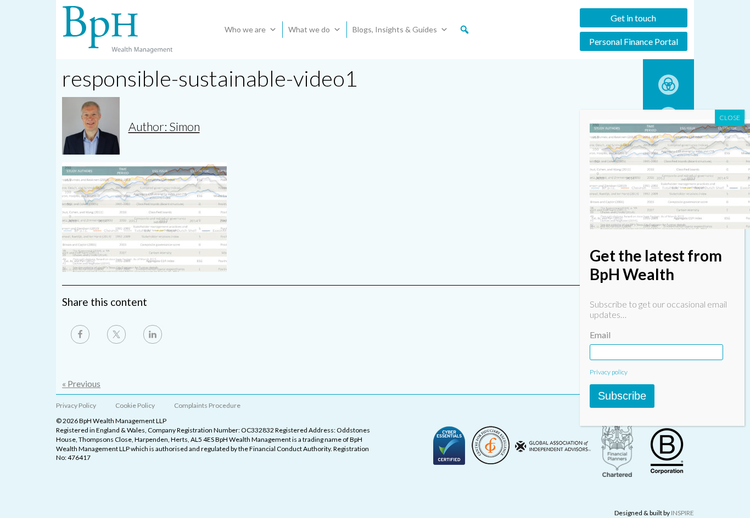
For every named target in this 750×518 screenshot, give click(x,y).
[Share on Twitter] (116, 334)
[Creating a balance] (668, 91)
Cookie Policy (135, 405)
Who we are (245, 29)
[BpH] (117, 29)
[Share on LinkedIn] (153, 334)
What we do (309, 29)
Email (600, 334)
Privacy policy (609, 372)
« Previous (81, 383)
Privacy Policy (76, 405)
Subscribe (622, 396)
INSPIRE (682, 513)
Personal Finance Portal (633, 41)
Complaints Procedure (207, 405)
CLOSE (729, 117)
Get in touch (633, 18)
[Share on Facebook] (80, 334)
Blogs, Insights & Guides (394, 29)
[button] (464, 30)
